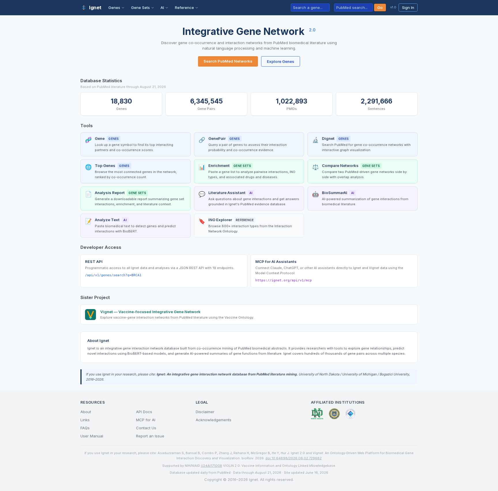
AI (162, 7)
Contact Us (146, 428)
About (85, 411)
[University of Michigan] (334, 413)
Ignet (95, 7)
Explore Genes (280, 61)
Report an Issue (150, 436)
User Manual (91, 436)
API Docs (144, 411)
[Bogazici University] (350, 413)
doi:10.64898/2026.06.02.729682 (293, 458)
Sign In (408, 7)
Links (85, 419)
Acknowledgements (213, 419)
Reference (184, 7)
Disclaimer (205, 411)
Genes (114, 7)
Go (380, 7)
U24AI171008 (211, 466)
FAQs (85, 428)
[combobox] (310, 7)
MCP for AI (145, 419)
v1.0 (393, 7)
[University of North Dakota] (317, 413)
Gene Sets (140, 7)
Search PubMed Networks (227, 61)
